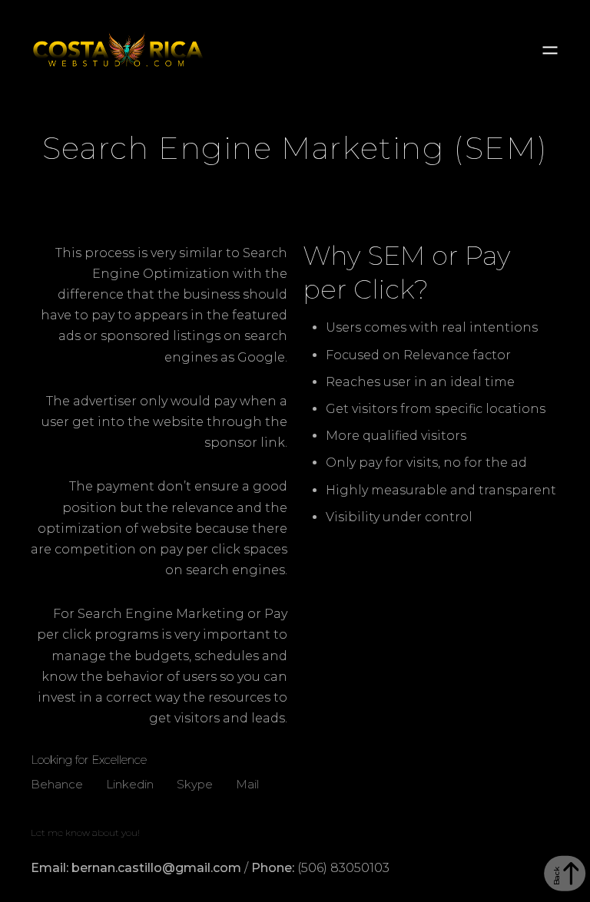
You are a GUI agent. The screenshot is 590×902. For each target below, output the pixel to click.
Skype (195, 782)
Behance (57, 782)
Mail (247, 782)
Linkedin (130, 782)
